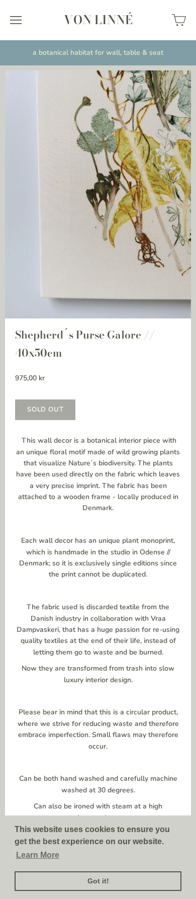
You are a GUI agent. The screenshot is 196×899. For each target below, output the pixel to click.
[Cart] (178, 20)
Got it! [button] (98, 881)
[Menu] (16, 20)
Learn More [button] (37, 855)
